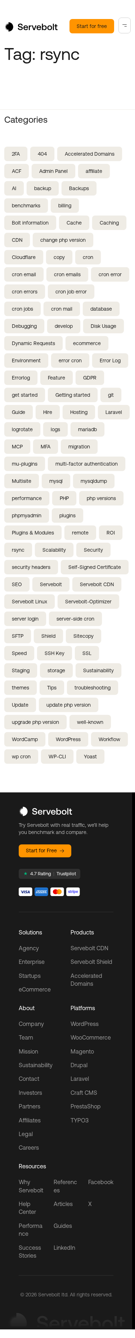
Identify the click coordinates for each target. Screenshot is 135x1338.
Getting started (72, 395)
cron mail (61, 309)
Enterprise (32, 961)
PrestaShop (86, 1106)
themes (20, 688)
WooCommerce (91, 1037)
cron (88, 257)
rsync (18, 550)
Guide (18, 412)
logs (55, 429)
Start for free (92, 26)
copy (59, 257)
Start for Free (41, 850)
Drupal (79, 1065)
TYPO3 (80, 1120)
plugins (67, 515)
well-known (90, 722)
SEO (17, 584)
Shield (48, 636)
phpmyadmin (26, 515)
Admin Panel (53, 171)
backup (42, 188)
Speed (19, 653)
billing (64, 205)
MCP (17, 446)
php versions (101, 498)
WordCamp (25, 739)
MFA (45, 446)
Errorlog (21, 378)
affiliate (94, 171)
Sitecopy (83, 636)
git (111, 395)
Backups (79, 188)
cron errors (24, 292)
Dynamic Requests (33, 343)
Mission (28, 1051)
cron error (110, 274)
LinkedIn (64, 1247)
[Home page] (31, 29)
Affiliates (30, 1120)
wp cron (21, 756)
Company (31, 1024)
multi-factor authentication (86, 464)
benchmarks (26, 205)
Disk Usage (103, 326)
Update (20, 705)
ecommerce (87, 343)
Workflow (109, 739)
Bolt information (30, 223)
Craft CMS (84, 1092)
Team (26, 1037)
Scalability (54, 550)
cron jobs (22, 309)
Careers (29, 1147)
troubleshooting (93, 688)
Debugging (24, 326)
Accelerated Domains (89, 154)
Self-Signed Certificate (94, 567)
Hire (47, 412)
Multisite (21, 481)
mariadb (87, 429)
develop (64, 326)
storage (56, 670)
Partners (29, 1106)
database (101, 309)
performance (27, 498)
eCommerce (35, 989)
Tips (52, 688)
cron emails (67, 274)
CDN (17, 240)
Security (93, 550)
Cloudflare (24, 257)
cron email (24, 274)
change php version (63, 240)
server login (25, 619)
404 (42, 154)
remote (80, 533)
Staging (21, 670)
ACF (16, 171)
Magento (82, 1051)
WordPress (68, 739)
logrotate (22, 429)
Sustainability (98, 670)
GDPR (89, 378)
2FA (16, 154)
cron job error (71, 292)
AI (14, 188)
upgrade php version (35, 722)
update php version (68, 705)
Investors (30, 1092)
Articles (63, 1204)
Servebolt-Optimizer (88, 601)
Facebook (100, 1182)
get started (24, 395)
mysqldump (94, 481)
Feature (56, 378)
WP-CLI (57, 756)
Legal (26, 1134)
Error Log (110, 360)
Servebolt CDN (97, 584)
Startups (30, 975)
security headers (31, 567)
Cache (74, 223)
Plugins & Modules (33, 533)
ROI (111, 533)
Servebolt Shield (91, 961)
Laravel (113, 412)
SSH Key (54, 653)
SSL (86, 653)
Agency (29, 948)
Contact (29, 1078)
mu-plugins (24, 464)
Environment (26, 360)
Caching (109, 223)
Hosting (78, 412)
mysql (56, 481)
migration (79, 446)
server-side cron (75, 619)
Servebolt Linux (29, 601)
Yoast (90, 756)
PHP (64, 498)
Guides (63, 1225)
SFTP (17, 636)
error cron (70, 360)
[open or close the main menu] (124, 25)
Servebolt (51, 584)
